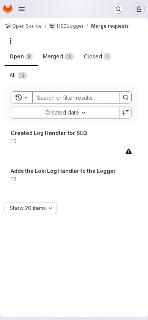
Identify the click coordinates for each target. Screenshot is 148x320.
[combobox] (65, 113)
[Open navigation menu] (22, 9)
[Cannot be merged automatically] (129, 151)
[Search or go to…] (118, 9)
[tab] (21, 56)
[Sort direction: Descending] (126, 113)
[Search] (126, 97)
